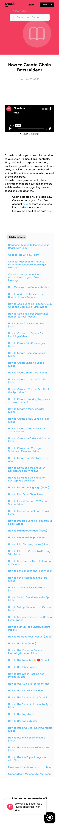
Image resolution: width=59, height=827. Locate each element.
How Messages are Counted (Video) (28, 287)
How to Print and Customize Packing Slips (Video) (29, 553)
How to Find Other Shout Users (25, 494)
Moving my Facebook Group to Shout (30, 767)
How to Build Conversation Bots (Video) (26, 325)
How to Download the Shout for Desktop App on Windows (26, 469)
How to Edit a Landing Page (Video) (28, 487)
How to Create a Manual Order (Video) (26, 410)
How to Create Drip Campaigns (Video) (26, 345)
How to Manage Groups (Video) (26, 537)
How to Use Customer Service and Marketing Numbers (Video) (28, 652)
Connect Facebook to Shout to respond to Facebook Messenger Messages (27, 264)
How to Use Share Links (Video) (25, 690)
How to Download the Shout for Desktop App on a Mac (26, 479)
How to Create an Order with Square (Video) (29, 440)
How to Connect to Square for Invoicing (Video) (25, 335)
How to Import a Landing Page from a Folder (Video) (30, 522)
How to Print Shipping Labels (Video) (29, 544)
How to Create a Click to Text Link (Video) (28, 381)
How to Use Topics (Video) (23, 720)
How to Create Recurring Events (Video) (26, 354)
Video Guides (20, 11)
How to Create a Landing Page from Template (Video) (29, 401)
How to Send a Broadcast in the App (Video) (29, 599)
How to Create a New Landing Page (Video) (29, 420)
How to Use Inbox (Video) (22, 667)
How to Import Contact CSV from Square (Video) (27, 503)
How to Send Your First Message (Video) (26, 589)
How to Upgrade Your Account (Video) (30, 636)
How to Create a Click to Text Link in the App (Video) (29, 391)
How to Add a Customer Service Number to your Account (26, 295)
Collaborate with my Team (23, 254)
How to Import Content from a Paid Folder (28, 512)
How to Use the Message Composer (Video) (28, 749)
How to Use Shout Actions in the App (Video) (29, 706)
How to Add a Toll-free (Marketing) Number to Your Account (28, 315)
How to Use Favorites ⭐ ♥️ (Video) (28, 660)
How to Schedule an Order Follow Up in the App (29, 562)
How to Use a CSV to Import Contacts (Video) (30, 729)
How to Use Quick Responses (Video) (29, 683)
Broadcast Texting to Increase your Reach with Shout (28, 246)
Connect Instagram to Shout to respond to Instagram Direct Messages (26, 277)
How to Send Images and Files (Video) (30, 570)
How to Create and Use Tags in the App (28, 459)
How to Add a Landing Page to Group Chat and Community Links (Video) (30, 305)
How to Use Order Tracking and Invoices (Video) (26, 675)
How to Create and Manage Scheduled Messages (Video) (24, 450)
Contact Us (47, 5)
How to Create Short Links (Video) (27, 372)
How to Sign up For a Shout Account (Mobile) (29, 628)
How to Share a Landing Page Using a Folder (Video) (30, 618)
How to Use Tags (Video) (22, 714)
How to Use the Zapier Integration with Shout (27, 759)
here (25, 203)
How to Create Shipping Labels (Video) (26, 364)
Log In (31, 4)
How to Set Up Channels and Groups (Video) (29, 609)
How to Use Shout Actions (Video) (27, 697)
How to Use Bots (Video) (22, 643)
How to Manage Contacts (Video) (27, 530)
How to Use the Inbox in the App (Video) (26, 739)
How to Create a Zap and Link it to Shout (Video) (28, 430)
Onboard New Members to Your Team (29, 773)
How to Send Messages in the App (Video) (27, 579)
